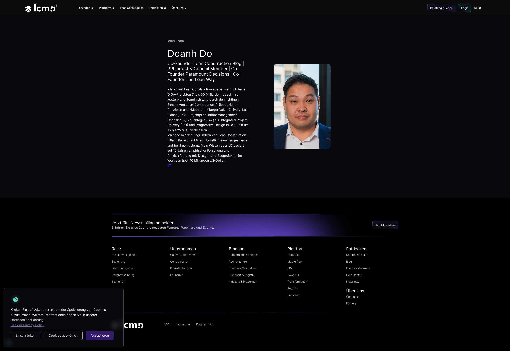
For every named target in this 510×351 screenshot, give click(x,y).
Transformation (297, 281)
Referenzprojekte (357, 254)
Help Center (354, 275)
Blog (349, 261)
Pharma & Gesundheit (243, 268)
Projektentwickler (181, 268)
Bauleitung (118, 261)
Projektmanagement (124, 254)
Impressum (183, 324)
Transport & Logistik (241, 275)
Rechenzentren (238, 261)
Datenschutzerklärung (27, 320)
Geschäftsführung (123, 275)
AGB (166, 324)
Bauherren (118, 281)
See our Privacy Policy (27, 325)
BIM (289, 268)
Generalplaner (179, 261)
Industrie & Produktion (243, 281)
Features (293, 254)
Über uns (352, 296)
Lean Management (124, 268)
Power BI (293, 275)
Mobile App (294, 261)
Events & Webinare (358, 268)
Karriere (351, 303)
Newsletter (353, 281)
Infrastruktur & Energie (243, 254)
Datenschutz (204, 324)
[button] (85, 8)
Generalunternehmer (183, 254)
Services (292, 295)
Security (292, 288)
